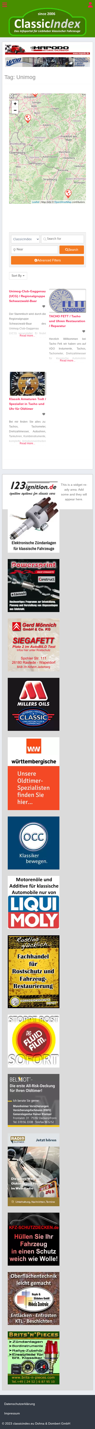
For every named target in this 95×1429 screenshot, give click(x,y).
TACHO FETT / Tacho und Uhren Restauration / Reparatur (67, 321)
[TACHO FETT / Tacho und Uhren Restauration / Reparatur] (27, 118)
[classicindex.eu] (47, 35)
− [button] (15, 110)
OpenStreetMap (62, 202)
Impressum (12, 1413)
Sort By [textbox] (16, 275)
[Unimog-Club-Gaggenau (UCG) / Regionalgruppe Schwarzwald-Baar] (68, 193)
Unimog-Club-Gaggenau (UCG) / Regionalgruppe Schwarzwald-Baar (27, 296)
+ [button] (15, 103)
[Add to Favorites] (44, 306)
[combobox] (18, 276)
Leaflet (35, 202)
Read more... (27, 335)
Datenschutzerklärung (19, 1404)
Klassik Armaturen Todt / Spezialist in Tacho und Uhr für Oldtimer (27, 403)
